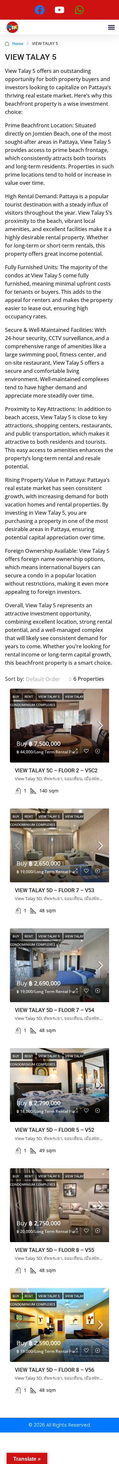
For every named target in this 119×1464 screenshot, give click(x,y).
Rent (29, 696)
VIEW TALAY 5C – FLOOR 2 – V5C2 (56, 770)
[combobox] (49, 679)
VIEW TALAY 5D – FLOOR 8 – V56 (54, 1370)
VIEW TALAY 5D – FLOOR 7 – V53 (54, 890)
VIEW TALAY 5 (49, 696)
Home (17, 43)
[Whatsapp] (79, 10)
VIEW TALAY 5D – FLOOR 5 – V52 (54, 1130)
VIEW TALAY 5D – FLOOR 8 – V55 (54, 1250)
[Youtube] (59, 10)
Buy (16, 696)
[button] (111, 27)
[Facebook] (40, 10)
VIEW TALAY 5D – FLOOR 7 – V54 (54, 1010)
